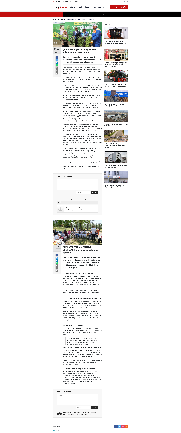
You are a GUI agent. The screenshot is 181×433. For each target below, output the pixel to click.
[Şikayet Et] (96, 211)
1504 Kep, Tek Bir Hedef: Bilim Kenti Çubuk (81, 14)
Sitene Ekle (76, 1)
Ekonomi (93, 7)
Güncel (72, 7)
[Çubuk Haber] (60, 7)
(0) (72, 210)
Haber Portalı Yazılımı (60, 430)
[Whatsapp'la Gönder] (57, 65)
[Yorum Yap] (57, 73)
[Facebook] (57, 57)
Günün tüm (123, 14)
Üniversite (79, 7)
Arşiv (71, 1)
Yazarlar (101, 7)
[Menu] (112, 7)
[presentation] (58, 14)
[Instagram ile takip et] (123, 426)
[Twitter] (57, 60)
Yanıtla (68, 210)
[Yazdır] (57, 70)
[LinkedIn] (57, 63)
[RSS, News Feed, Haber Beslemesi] (126, 426)
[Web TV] (124, 1)
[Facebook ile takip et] (116, 426)
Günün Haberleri (65, 1)
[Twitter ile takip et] (119, 426)
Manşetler (58, 1)
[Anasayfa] (53, 1)
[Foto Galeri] (127, 1)
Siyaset (87, 7)
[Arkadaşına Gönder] (57, 68)
